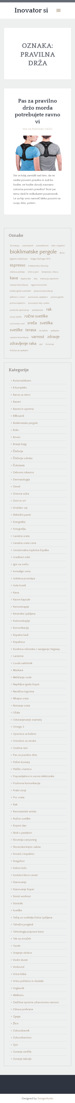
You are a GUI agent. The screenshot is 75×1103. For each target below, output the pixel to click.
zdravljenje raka (23, 343)
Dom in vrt (19, 500)
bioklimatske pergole (33, 252)
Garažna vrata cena (24, 543)
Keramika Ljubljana (24, 613)
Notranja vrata (21, 705)
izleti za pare (33, 272)
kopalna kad (26, 279)
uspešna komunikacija (19, 337)
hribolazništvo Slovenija (38, 266)
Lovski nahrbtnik (22, 663)
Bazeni (17, 401)
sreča (32, 323)
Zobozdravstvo (22, 1037)
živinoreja (50, 344)
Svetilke (17, 910)
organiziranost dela (39, 285)
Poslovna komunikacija (26, 783)
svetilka (46, 323)
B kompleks (20, 387)
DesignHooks (45, 1098)
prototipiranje (37, 310)
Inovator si (31, 10)
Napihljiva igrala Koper (26, 684)
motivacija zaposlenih (49, 279)
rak (49, 309)
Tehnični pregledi (23, 924)
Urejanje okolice (22, 952)
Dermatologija (21, 479)
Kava (16, 592)
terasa (30, 330)
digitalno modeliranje (19, 259)
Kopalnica (19, 642)
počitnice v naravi (17, 297)
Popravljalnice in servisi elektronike (33, 776)
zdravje (53, 337)
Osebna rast (20, 748)
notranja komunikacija (19, 285)
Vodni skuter (20, 960)
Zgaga (16, 1016)
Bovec (62, 253)
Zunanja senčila (22, 1051)
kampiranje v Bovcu (50, 272)
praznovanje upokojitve (38, 297)
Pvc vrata (18, 797)
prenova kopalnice (17, 303)
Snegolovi (19, 861)
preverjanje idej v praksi (38, 303)
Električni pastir (22, 514)
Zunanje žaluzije (22, 1058)
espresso (17, 265)
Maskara (18, 670)
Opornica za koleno (24, 733)
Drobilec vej (20, 507)
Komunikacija (21, 627)
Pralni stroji (19, 790)
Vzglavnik (18, 988)
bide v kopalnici (58, 246)
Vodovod (18, 966)
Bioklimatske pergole (25, 423)
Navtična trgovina (23, 691)
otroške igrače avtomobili (20, 291)
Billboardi (18, 415)
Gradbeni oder (21, 557)
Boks (16, 430)
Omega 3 (18, 726)
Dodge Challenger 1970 (40, 259)
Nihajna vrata (21, 698)
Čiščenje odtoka (22, 458)
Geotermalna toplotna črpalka (31, 550)
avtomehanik (27, 246)
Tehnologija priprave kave (28, 931)
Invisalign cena (21, 571)
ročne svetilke (36, 316)
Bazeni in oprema (23, 408)
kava (14, 278)
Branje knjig (19, 444)
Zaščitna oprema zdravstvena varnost (36, 1002)
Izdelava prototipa (24, 578)
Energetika (19, 522)
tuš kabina (43, 331)
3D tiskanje (14, 246)
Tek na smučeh (22, 938)
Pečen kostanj (21, 762)
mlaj (35, 279)
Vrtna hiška (19, 974)
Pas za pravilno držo (37, 129)
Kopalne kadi (20, 635)
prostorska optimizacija (19, 310)
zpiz (41, 344)
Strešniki (18, 903)
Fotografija (19, 528)
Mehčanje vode (22, 677)
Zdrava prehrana (23, 1009)
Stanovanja (19, 882)
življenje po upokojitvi (19, 350)
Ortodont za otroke (24, 740)
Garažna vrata (21, 536)
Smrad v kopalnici (23, 853)
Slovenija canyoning (25, 839)
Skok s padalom (22, 832)
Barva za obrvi (21, 394)
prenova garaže (57, 297)
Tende (16, 945)
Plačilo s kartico (22, 769)
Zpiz (15, 1044)
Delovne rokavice (23, 472)
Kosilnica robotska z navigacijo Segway (36, 649)
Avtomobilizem (22, 380)
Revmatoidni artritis (24, 811)
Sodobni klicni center (25, 875)
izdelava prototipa (17, 272)
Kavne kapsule (21, 599)
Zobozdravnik (21, 1030)
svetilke (16, 330)
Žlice (15, 1023)
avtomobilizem (42, 246)
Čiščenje (18, 451)
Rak (15, 804)
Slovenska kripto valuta (27, 846)
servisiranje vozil (17, 324)
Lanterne (18, 656)
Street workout (22, 896)
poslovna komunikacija (43, 291)
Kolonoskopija (21, 620)
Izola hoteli (19, 585)
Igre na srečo (21, 564)
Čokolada (19, 465)
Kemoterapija (21, 606)
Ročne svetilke (21, 818)
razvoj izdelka (15, 317)
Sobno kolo (20, 868)
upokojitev (55, 331)
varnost (37, 337)
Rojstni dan (19, 825)
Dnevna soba (21, 493)
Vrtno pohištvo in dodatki (28, 981)
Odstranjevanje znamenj (27, 719)
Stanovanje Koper (23, 889)
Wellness (18, 995)
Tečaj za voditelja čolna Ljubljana (32, 917)
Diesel (16, 486)
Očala (16, 712)
